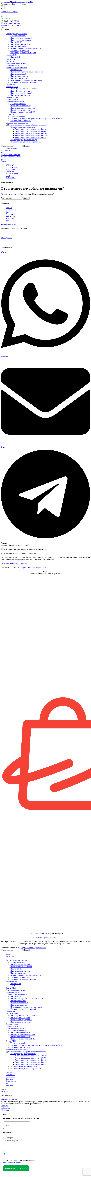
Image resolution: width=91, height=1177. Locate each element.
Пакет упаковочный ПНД (20, 106)
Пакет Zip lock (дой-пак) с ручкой (24, 89)
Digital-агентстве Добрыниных (33, 567)
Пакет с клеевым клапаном (21, 40)
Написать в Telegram (9, 12)
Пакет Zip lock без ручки (20, 91)
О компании (11, 210)
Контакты (10, 218)
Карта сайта (10, 220)
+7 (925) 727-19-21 (10, 21)
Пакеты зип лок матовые (20, 44)
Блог (7, 212)
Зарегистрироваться (9, 1099)
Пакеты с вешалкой (18, 74)
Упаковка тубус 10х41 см (20, 121)
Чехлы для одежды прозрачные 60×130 (31, 129)
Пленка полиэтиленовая (20, 110)
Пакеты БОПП (16, 42)
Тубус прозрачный (17, 116)
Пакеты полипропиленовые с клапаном (26, 72)
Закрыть (4, 1091)
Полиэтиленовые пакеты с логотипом (25, 48)
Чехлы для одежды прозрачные (23, 127)
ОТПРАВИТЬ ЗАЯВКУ (16, 1168)
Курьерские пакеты (18, 36)
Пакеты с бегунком (18, 46)
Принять (4, 1106)
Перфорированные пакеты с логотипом (26, 80)
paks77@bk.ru (6, 18)
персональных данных (12, 1162)
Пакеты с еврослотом (19, 76)
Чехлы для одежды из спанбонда (23, 140)
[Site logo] (11, 28)
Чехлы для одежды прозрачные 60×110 (30, 138)
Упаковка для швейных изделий (23, 53)
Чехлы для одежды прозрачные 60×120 (31, 135)
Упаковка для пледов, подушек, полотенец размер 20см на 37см (36, 118)
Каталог (9, 208)
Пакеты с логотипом (18, 78)
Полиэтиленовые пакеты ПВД (22, 112)
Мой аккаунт (11, 216)
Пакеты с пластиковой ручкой (22, 108)
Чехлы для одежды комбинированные (25, 142)
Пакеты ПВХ (15, 57)
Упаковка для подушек (19, 51)
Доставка (9, 214)
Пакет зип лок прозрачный (21, 38)
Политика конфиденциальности (14, 563)
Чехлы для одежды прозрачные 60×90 (30, 131)
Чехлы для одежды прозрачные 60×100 (31, 133)
